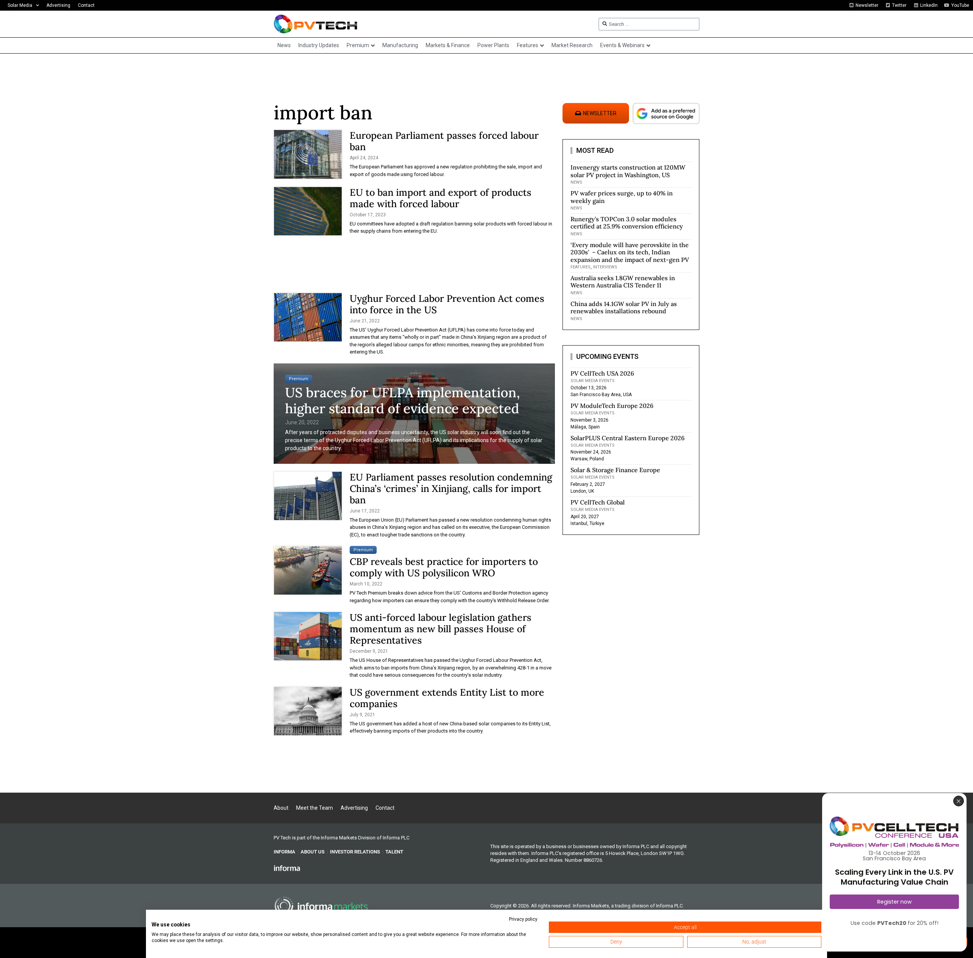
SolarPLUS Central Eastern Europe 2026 (627, 438)
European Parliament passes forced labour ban (444, 141)
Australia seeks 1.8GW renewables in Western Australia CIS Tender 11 (622, 281)
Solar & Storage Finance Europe (615, 470)
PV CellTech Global (597, 502)
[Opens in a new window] (287, 867)
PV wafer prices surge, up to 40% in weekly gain (621, 196)
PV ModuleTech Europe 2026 (611, 405)
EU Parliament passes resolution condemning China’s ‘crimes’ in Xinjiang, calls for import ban (451, 488)
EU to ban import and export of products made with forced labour (440, 198)
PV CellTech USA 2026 (602, 373)
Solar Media (20, 5)
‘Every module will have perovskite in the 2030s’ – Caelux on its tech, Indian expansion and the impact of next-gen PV (629, 252)
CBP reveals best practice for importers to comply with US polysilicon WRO (444, 567)
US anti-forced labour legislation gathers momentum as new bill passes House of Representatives (440, 628)
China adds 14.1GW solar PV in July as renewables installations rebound (623, 307)
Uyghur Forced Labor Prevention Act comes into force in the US (447, 304)
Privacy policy (523, 919)
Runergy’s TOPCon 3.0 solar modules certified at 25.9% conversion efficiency (626, 222)
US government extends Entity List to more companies (447, 698)
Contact (86, 5)
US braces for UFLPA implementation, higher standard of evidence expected (402, 400)
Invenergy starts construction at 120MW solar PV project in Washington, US (627, 170)
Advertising (58, 5)
